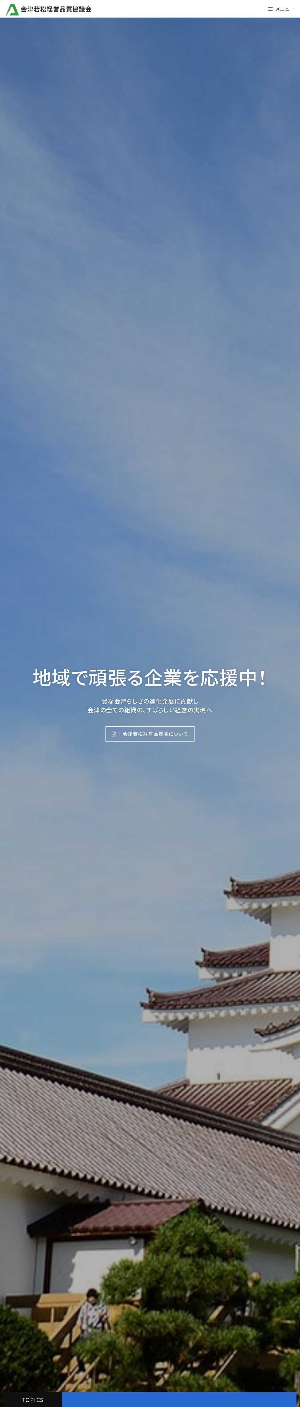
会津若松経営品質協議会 (55, 8)
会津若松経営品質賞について (154, 733)
